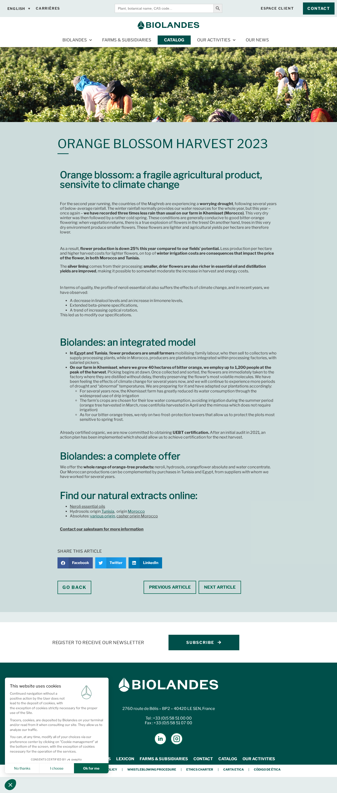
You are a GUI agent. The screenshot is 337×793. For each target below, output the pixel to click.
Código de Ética (267, 769)
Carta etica (233, 769)
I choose (56, 768)
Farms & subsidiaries (126, 39)
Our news (257, 39)
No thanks (22, 768)
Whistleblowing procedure (151, 769)
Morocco (136, 511)
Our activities (213, 39)
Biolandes (74, 39)
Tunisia (107, 511)
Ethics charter (199, 769)
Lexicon (125, 759)
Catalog (174, 39)
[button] (75, 562)
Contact (203, 759)
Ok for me (91, 768)
